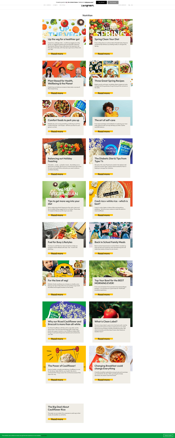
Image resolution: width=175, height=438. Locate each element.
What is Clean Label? (106, 322)
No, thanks (113, 2)
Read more (58, 54)
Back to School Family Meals (110, 242)
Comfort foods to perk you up (63, 120)
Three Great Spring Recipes (109, 81)
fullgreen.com (89, 2)
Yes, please (101, 2)
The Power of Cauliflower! (62, 366)
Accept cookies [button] (168, 435)
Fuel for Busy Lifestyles (60, 242)
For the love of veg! (58, 281)
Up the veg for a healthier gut (64, 39)
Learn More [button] (44, 435)
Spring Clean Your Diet (107, 39)
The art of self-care (105, 120)
